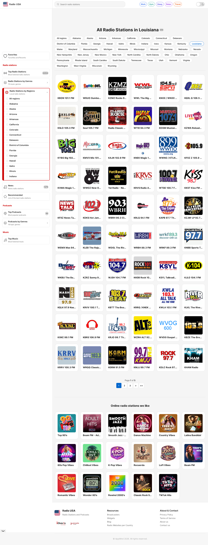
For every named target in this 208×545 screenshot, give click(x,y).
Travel (178, 4)
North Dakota (152, 55)
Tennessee (136, 60)
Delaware (13, 140)
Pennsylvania (63, 60)
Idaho (12, 166)
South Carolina (100, 60)
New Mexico (100, 55)
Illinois (12, 171)
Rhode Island (81, 60)
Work (143, 4)
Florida (12, 150)
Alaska (12, 109)
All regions (14, 98)
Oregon (193, 55)
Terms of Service (167, 518)
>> (141, 385)
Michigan (108, 49)
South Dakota (119, 60)
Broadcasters (113, 514)
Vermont (173, 60)
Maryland (72, 49)
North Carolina (134, 55)
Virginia (186, 60)
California (14, 124)
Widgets (111, 518)
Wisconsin (97, 66)
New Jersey (83, 55)
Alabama (13, 104)
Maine (60, 49)
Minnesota (123, 49)
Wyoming (112, 66)
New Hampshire (64, 55)
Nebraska (182, 49)
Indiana (13, 176)
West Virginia (80, 66)
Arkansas (14, 119)
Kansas (168, 44)
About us (164, 521)
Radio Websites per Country (120, 525)
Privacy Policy (166, 514)
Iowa (156, 44)
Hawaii (12, 161)
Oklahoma (179, 55)
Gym (151, 4)
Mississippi (139, 49)
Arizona (13, 114)
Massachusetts (90, 49)
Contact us (165, 525)
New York (116, 55)
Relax (168, 4)
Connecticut (15, 135)
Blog (109, 521)
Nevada (197, 49)
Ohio (167, 55)
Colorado (13, 129)
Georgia (13, 155)
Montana (168, 49)
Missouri (154, 49)
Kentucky (181, 44)
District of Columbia (19, 145)
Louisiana (196, 44)
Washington (62, 66)
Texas (150, 60)
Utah (161, 60)
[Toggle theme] (200, 4)
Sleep (159, 4)
